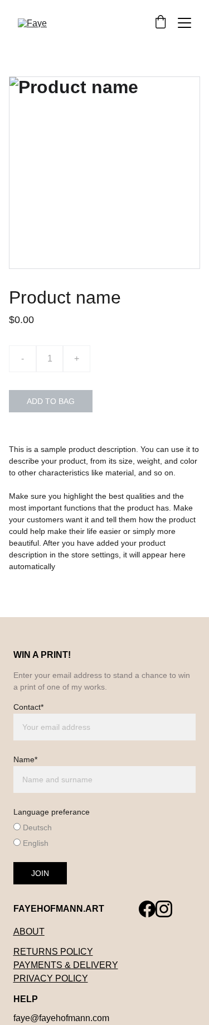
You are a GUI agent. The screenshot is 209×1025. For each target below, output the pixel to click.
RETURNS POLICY (53, 951)
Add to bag (51, 401)
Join (40, 873)
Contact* (28, 706)
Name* (25, 759)
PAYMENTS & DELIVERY (65, 965)
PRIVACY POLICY (50, 978)
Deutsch (36, 827)
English (34, 843)
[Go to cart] (160, 23)
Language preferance (51, 811)
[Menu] (184, 23)
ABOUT (29, 931)
